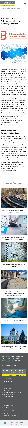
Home (2, 8)
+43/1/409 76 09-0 (9, 360)
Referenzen (17, 8)
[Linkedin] (5, 423)
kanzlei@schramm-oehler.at (10, 362)
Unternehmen (9, 8)
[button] (25, 3)
